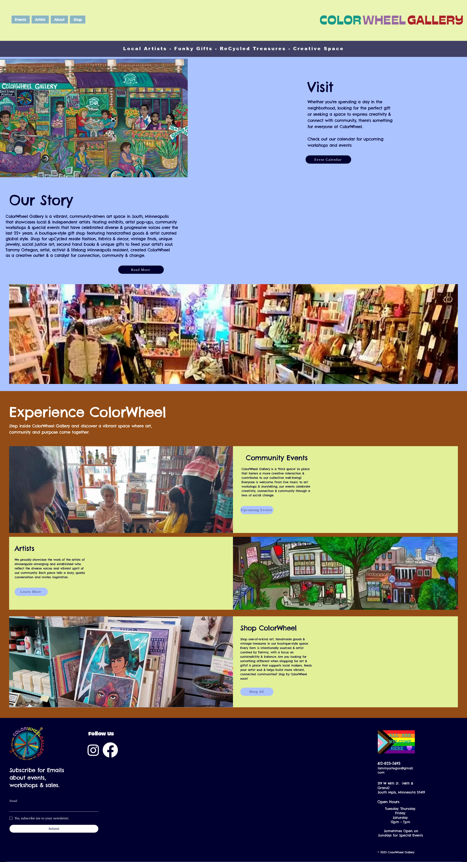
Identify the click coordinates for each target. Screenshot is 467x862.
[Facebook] (110, 749)
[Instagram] (93, 749)
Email (13, 801)
